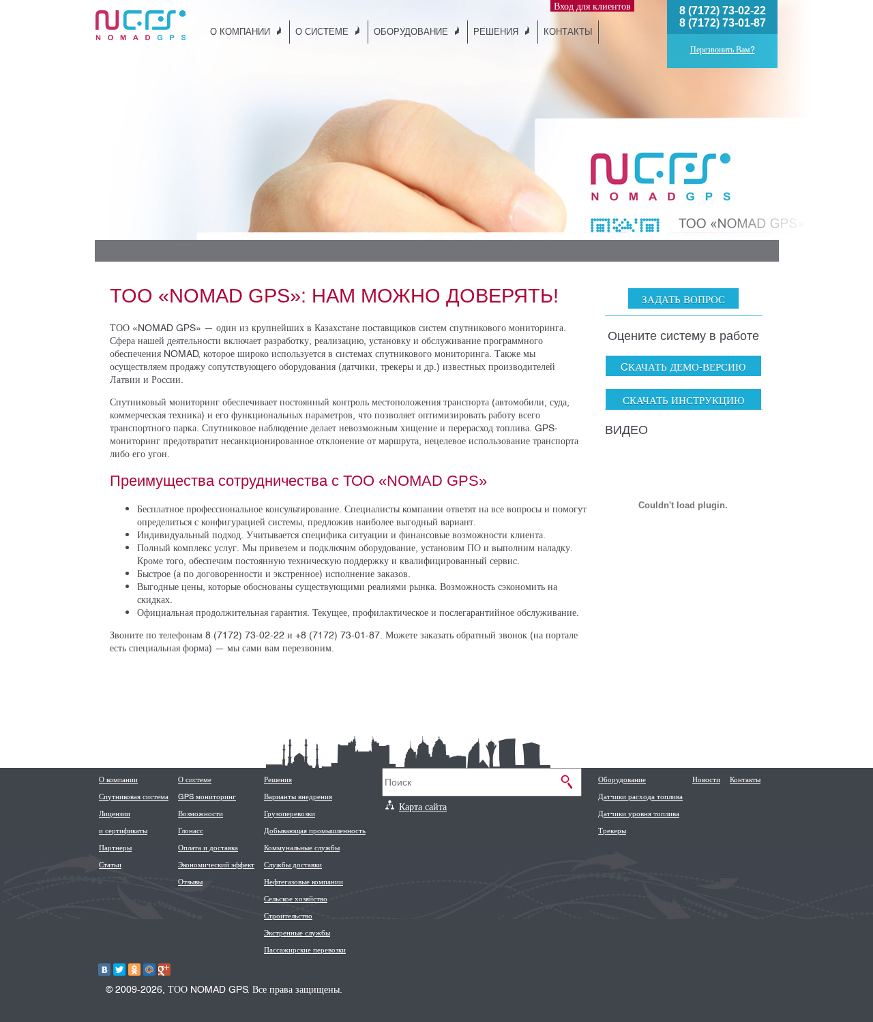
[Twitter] (119, 969)
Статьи (110, 864)
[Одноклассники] (134, 969)
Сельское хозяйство (295, 898)
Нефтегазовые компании (303, 881)
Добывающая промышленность (315, 830)
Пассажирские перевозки (305, 950)
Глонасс (190, 830)
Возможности (200, 813)
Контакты (568, 31)
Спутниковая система (133, 796)
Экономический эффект (216, 864)
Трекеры (612, 830)
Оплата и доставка (208, 847)
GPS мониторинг (207, 796)
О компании (240, 31)
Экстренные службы (297, 933)
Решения (495, 31)
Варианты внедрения (298, 796)
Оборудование (411, 31)
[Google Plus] (164, 969)
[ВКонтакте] (104, 969)
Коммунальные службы (302, 847)
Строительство (288, 915)
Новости (706, 779)
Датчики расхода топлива (640, 796)
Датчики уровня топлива (638, 813)
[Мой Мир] (149, 969)
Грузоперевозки (289, 813)
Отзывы (190, 881)
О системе (322, 31)
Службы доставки (293, 864)
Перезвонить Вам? (722, 49)
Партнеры (115, 847)
